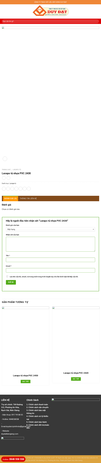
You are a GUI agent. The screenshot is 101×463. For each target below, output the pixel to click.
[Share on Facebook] (8, 189)
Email (8, 266)
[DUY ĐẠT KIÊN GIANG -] (50, 11)
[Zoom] (5, 159)
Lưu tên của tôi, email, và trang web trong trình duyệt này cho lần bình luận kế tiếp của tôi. (44, 277)
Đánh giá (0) (10, 198)
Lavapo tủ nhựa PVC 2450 (25, 375)
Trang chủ (6, 169)
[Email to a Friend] (16, 189)
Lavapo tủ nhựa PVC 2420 (75, 373)
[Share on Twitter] (12, 189)
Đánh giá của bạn (12, 225)
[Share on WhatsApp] (4, 189)
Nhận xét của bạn (12, 235)
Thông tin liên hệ (28, 198)
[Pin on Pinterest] (20, 189)
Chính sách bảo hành (37, 422)
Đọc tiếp (25, 381)
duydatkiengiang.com (9, 434)
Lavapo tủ (17, 169)
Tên (8, 255)
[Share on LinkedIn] (29, 189)
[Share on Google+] (24, 189)
